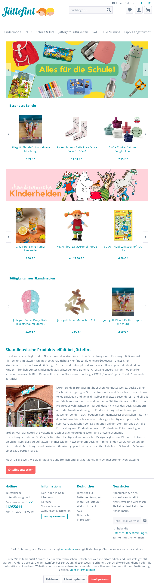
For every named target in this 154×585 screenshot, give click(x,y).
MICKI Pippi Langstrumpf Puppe (77, 246)
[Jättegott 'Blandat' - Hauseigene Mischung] (30, 129)
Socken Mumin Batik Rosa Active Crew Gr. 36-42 (77, 149)
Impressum (84, 519)
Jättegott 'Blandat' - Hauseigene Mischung (30, 149)
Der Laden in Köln (52, 493)
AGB (79, 510)
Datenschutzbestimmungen (130, 533)
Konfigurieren (100, 579)
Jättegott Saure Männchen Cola (76, 320)
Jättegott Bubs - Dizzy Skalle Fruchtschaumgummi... (30, 322)
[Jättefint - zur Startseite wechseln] (28, 16)
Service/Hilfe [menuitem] (123, 3)
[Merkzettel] (129, 10)
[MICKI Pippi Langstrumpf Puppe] (77, 225)
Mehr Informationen (82, 569)
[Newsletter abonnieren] (144, 520)
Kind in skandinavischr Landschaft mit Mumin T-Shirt (72, 69)
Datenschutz (85, 515)
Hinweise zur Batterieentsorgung (89, 495)
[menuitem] (91, 11)
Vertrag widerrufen (54, 516)
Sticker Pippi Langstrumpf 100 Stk (123, 248)
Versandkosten (50, 506)
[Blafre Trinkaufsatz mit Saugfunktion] (123, 129)
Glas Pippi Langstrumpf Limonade (30, 248)
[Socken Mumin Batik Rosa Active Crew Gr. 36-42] (77, 129)
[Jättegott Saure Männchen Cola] (77, 302)
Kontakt (46, 501)
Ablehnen (51, 579)
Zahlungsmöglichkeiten (56, 510)
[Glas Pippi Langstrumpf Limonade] (30, 225)
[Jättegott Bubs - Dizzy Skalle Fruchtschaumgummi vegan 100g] (30, 302)
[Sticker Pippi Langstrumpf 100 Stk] (123, 225)
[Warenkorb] (148, 10)
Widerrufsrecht (86, 506)
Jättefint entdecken (20, 469)
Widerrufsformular (89, 501)
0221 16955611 (20, 504)
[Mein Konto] (139, 10)
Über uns (47, 497)
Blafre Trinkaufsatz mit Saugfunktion (123, 149)
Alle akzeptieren (74, 579)
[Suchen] (109, 10)
